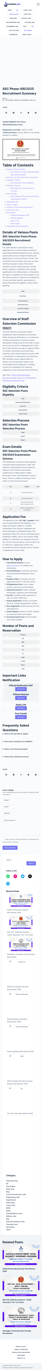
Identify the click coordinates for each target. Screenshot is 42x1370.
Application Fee (13, 202)
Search (8, 860)
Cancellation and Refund (21, 1352)
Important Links (13, 210)
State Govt (27, 14)
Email (6, 807)
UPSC (25, 26)
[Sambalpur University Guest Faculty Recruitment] (20, 944)
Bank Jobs (13, 18)
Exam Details (12, 194)
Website (7, 813)
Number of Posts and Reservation (20, 207)
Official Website (17, 218)
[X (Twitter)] (13, 112)
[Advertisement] (21, 59)
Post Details (15, 223)
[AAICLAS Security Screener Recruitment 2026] (20, 900)
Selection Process (13, 185)
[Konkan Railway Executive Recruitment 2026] (20, 1004)
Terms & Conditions (21, 1349)
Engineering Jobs (12, 26)
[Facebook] (6, 112)
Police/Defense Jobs (13, 22)
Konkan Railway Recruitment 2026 (20, 1051)
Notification (11, 213)
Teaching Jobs (30, 22)
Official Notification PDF (20, 215)
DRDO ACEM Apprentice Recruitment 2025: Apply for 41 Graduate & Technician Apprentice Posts (19, 378)
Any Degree (28, 30)
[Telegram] (21, 112)
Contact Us (21, 1358)
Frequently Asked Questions (17, 226)
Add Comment (9, 820)
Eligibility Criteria (13, 180)
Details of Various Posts (16, 169)
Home (9, 10)
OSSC (8, 1211)
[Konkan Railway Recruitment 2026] (20, 1036)
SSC (32, 26)
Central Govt (14, 14)
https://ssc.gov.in (13, 565)
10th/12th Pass (14, 30)
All (17, 10)
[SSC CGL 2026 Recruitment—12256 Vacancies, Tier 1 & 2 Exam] (20, 922)
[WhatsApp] (28, 112)
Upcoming (10, 1227)
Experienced (13, 34)
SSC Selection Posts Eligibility (22, 183)
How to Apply (12, 204)
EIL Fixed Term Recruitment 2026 (20, 1113)
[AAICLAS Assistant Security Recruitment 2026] (20, 972)
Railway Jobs (26, 18)
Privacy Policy (21, 1346)
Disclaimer (21, 1355)
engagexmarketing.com (26, 1367)
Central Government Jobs (23, 100)
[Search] (38, 4)
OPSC (8, 1208)
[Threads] (35, 112)
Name (6, 800)
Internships (10, 1203)
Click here (21, 689)
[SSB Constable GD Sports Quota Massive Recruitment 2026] (20, 1066)
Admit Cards (27, 34)
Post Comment (10, 848)
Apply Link (15, 221)
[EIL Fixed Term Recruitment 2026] (20, 1098)
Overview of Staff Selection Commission (22, 177)
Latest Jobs (27, 10)
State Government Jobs (15, 1222)
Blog (8, 1192)
